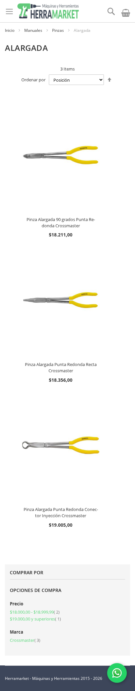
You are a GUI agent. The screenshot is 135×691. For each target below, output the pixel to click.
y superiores (35, 619)
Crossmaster (25, 640)
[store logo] (48, 11)
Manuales (33, 30)
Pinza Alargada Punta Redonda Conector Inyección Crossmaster (61, 512)
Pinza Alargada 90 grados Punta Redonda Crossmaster (61, 222)
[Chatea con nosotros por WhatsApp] (117, 673)
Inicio (10, 30)
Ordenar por (33, 80)
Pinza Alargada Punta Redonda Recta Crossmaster (61, 367)
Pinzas (58, 30)
